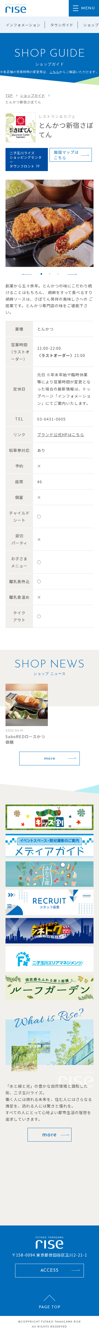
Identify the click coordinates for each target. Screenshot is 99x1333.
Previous (27, 274)
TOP (9, 95)
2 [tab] (49, 274)
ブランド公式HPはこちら (60, 434)
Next (72, 274)
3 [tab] (58, 274)
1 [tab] (41, 274)
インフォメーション (23, 25)
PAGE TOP (50, 1307)
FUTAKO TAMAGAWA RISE (61, 1321)
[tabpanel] (50, 223)
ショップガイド (32, 95)
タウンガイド (61, 25)
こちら (54, 71)
